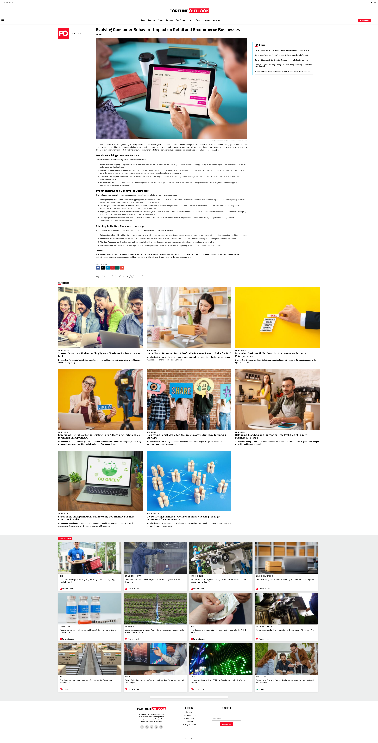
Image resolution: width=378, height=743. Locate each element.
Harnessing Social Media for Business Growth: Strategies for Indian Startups (282, 72)
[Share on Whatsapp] (117, 268)
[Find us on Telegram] (12, 2)
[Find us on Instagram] (9, 2)
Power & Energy (261, 677)
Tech (198, 20)
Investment (138, 277)
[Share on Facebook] (98, 268)
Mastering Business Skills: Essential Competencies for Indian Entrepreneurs (282, 60)
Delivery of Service (189, 725)
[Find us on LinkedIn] (7, 2)
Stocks (127, 677)
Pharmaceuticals (65, 626)
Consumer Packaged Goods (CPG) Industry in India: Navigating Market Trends (87, 580)
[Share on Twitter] (103, 268)
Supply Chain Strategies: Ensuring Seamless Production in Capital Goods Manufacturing (219, 580)
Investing (169, 20)
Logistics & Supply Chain (264, 576)
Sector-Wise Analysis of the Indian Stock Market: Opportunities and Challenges (154, 681)
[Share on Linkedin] (108, 268)
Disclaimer (189, 722)
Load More (189, 697)
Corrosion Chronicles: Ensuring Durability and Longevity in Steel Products (152, 580)
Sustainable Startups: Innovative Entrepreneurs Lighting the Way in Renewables (285, 681)
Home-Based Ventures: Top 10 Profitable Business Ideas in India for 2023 (281, 55)
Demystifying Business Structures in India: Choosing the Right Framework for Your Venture (183, 518)
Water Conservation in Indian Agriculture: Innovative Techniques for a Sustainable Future (155, 631)
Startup (191, 20)
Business (151, 20)
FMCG (61, 576)
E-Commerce (107, 277)
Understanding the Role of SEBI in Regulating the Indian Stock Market (218, 681)
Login (374, 2)
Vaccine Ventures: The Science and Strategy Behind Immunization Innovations (88, 631)
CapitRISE (262, 689)
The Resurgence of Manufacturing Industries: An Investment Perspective (86, 681)
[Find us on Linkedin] (151, 727)
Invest (117, 277)
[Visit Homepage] (189, 10)
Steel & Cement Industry (133, 576)
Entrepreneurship (64, 350)
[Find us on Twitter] (4, 2)
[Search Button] (375, 20)
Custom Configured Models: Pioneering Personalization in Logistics (285, 579)
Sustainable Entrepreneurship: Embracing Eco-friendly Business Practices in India (96, 518)
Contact (189, 712)
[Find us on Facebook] (1, 2)
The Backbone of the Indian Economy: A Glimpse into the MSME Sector (218, 631)
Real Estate (180, 20)
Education (206, 20)
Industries (216, 20)
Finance (161, 20)
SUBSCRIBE (364, 20)
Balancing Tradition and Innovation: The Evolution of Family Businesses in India (271, 436)
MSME (192, 626)
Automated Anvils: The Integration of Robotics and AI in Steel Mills (285, 630)
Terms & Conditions (189, 715)
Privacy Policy (189, 718)
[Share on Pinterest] (112, 268)
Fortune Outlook (77, 34)
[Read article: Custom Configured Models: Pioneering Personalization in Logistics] (286, 558)
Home (143, 20)
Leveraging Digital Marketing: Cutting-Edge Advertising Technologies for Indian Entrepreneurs (99, 436)
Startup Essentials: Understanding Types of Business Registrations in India (282, 50)
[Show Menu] (2, 20)
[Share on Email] (122, 268)
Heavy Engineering (197, 576)
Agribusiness (129, 626)
